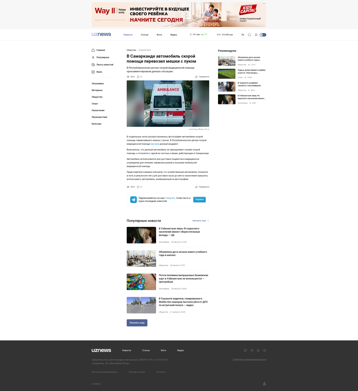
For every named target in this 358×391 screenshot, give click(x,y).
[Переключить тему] (263, 34)
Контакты (160, 372)
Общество (97, 97)
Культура (96, 124)
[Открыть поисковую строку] (250, 34)
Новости (128, 34)
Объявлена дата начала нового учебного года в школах (183, 253)
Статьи (144, 34)
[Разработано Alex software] (264, 384)
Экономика (98, 83)
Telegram (170, 198)
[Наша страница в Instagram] (245, 350)
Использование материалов (105, 372)
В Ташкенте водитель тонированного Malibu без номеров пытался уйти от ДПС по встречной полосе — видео (183, 302)
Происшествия (99, 117)
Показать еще (137, 322)
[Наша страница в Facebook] (258, 350)
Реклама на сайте (137, 372)
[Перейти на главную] (101, 34)
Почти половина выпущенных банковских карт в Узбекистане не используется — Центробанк (183, 278)
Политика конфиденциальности (249, 359)
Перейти (199, 199)
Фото (159, 34)
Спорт (95, 104)
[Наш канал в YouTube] (264, 350)
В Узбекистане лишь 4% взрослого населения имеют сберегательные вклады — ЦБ (179, 232)
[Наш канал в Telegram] (251, 350)
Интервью (97, 90)
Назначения (98, 110)
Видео (173, 34)
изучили (154, 144)
